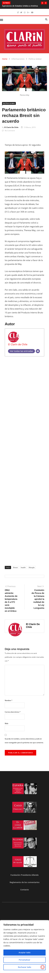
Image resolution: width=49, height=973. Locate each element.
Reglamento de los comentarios (24, 882)
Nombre (8, 700)
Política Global (35, 59)
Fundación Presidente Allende (24, 875)
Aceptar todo (24, 952)
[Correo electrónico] (38, 351)
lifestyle (32, 567)
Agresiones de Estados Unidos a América (20, 6)
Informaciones (17, 59)
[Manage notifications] (42, 967)
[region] (24, 946)
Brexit (15, 567)
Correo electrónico (13, 712)
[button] (42, 3)
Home (4, 59)
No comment (10, 130)
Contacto (24, 889)
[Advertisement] (24, 460)
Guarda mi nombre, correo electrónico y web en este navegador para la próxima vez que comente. (24, 741)
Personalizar (24, 959)
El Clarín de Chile (11, 127)
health (23, 567)
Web (6, 723)
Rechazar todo (24, 967)
